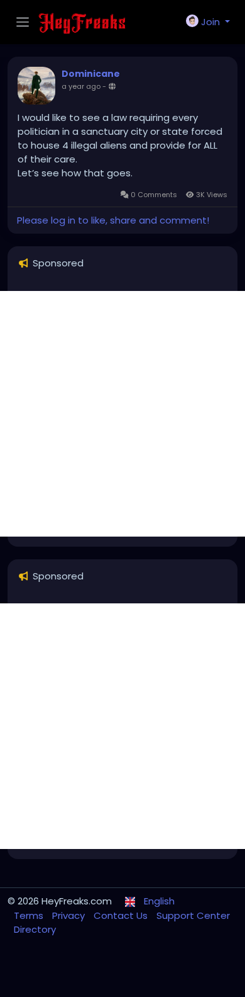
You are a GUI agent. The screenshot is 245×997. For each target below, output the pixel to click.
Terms (30, 915)
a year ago (81, 86)
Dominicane (91, 73)
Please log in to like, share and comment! (113, 220)
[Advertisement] (122, 414)
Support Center (193, 915)
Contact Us (122, 915)
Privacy (69, 915)
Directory (35, 929)
